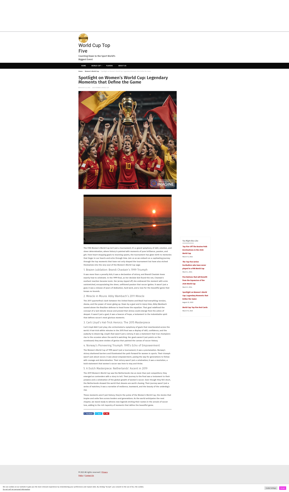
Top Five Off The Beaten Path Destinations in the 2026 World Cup (194, 249)
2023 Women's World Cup (100, 87)
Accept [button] (283, 488)
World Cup (96, 66)
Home (83, 66)
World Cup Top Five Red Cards (195, 307)
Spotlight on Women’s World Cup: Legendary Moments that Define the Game (195, 295)
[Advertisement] (67, 16)
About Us (122, 66)
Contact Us (89, 476)
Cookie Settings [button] (271, 488)
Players (109, 66)
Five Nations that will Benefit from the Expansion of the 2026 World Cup (194, 280)
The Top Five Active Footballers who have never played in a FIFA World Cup (194, 265)
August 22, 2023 (85, 87)
